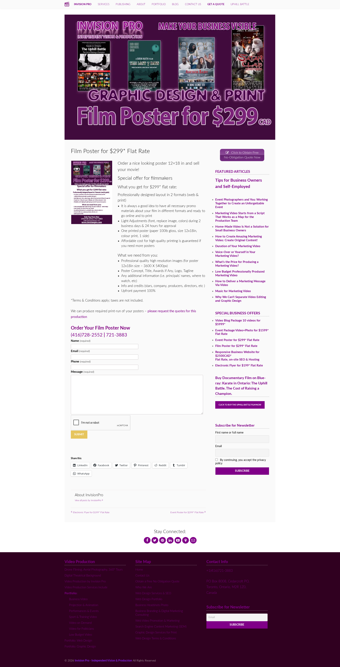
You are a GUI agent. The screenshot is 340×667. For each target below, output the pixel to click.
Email (80, 351)
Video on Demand (80, 622)
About (141, 4)
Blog (175, 4)
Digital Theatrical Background (83, 575)
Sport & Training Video (83, 617)
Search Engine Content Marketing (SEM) (161, 626)
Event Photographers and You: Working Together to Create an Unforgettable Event (241, 203)
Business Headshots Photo (151, 605)
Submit (79, 434)
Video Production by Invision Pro (85, 581)
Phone (80, 361)
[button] (91, 192)
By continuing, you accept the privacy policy (240, 462)
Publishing (123, 4)
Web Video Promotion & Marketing (157, 620)
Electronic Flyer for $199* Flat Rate (90, 512)
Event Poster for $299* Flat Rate (188, 512)
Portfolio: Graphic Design (80, 646)
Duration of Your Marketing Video (237, 246)
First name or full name (229, 432)
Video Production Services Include (86, 587)
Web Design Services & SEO (153, 593)
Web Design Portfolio (148, 599)
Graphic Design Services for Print (156, 632)
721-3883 (116, 335)
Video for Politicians (81, 628)
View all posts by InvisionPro (89, 500)
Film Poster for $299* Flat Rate (236, 346)
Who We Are (143, 587)
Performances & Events (84, 611)
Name (80, 340)
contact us (193, 4)
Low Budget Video (80, 634)
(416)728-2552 (87, 335)
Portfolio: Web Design (78, 640)
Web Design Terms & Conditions (155, 638)
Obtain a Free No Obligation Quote (157, 581)
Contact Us (142, 575)
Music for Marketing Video (233, 291)
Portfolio (159, 4)
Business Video (78, 599)
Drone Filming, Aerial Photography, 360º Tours (94, 569)
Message (82, 371)
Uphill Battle (240, 4)
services (103, 4)
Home (139, 569)
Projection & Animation (83, 605)
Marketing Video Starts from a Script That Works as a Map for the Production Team (240, 217)
